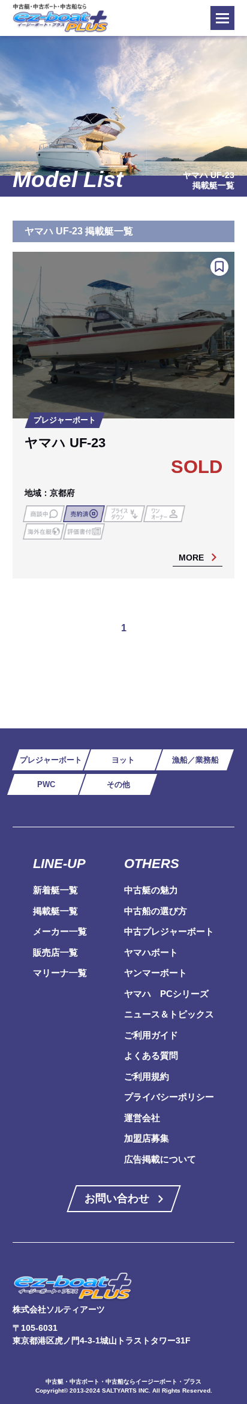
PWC (46, 784)
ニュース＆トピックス (169, 1014)
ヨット (123, 759)
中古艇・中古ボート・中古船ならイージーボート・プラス (123, 1381)
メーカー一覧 (60, 931)
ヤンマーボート (155, 973)
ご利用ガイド (151, 1035)
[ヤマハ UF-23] (124, 415)
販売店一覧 (55, 952)
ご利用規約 (146, 1076)
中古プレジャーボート (169, 931)
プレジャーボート (51, 759)
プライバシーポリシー (169, 1097)
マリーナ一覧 (60, 973)
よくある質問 (151, 1055)
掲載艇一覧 (55, 911)
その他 (118, 784)
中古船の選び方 (155, 911)
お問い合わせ (117, 1198)
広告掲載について (160, 1159)
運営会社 (142, 1118)
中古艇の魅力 (151, 890)
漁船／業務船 (195, 759)
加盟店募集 (146, 1138)
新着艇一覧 (55, 890)
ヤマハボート (151, 952)
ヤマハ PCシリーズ (166, 994)
